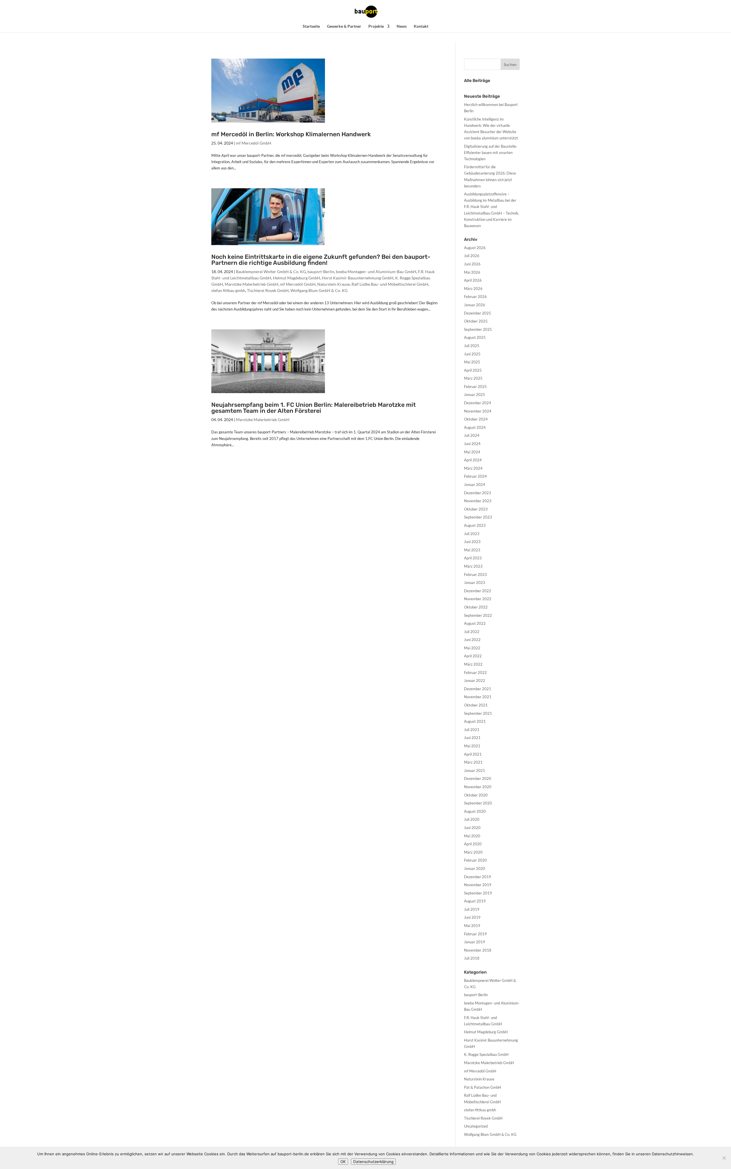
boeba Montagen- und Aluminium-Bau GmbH (376, 271)
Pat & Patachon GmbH (482, 1087)
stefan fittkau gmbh (228, 290)
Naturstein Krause (333, 284)
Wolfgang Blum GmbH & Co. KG (319, 290)
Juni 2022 (472, 639)
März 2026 (473, 288)
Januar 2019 (474, 942)
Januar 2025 (474, 394)
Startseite (311, 26)
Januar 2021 (474, 770)
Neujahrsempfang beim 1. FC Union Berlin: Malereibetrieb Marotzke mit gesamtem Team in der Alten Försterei (313, 407)
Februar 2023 (475, 574)
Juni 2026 (472, 264)
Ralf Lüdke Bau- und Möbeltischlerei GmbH (390, 284)
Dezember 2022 (477, 590)
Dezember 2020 (477, 778)
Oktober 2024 (476, 419)
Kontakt (421, 26)
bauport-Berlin (321, 271)
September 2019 (478, 893)
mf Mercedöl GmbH (253, 143)
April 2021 (473, 754)
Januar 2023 (474, 582)
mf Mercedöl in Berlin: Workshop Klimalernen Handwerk (291, 134)
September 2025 (478, 329)
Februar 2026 (475, 296)
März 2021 (473, 762)
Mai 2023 (472, 550)
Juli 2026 (471, 255)
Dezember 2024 (477, 403)
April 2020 (473, 844)
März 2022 (473, 664)
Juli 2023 (471, 533)
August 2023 (475, 525)
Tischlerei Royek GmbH (268, 290)
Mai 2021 (472, 746)
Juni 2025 (472, 354)
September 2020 (478, 803)
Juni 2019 (472, 917)
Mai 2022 (472, 648)
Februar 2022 (475, 672)
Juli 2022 (471, 631)
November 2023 (477, 501)
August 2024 (475, 427)
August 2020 (475, 811)
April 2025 (473, 370)
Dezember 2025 (477, 313)
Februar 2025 (475, 386)
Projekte (376, 26)
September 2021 (478, 713)
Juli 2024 (471, 435)
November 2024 (477, 411)
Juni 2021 (472, 737)
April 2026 (473, 280)
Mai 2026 (472, 272)
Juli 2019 (471, 909)
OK (343, 1161)
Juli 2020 (471, 819)
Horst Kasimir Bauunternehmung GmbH (357, 277)
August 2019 (475, 901)
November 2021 (477, 696)
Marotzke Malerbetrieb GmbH (251, 284)
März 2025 (473, 378)
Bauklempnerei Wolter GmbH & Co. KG (271, 271)
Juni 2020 (472, 827)
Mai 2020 (472, 836)
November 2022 (477, 598)
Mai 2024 (472, 452)
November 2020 (477, 786)
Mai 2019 (472, 925)
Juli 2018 (471, 958)
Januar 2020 (474, 868)
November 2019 (477, 884)
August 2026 (475, 247)
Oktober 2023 (476, 509)
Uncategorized (476, 1126)
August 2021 (475, 721)
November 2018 (477, 950)
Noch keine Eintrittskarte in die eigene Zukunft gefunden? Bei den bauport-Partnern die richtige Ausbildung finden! (320, 259)
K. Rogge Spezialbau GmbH (486, 1054)
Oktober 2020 (476, 795)
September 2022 (478, 615)
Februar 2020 (475, 860)
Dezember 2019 (477, 876)
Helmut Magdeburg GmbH (296, 277)
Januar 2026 (474, 305)
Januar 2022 (474, 680)
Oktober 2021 (476, 705)
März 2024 (473, 468)
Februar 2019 (475, 934)
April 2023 (473, 558)
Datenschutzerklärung (373, 1161)
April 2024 (473, 460)
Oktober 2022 (476, 607)
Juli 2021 (471, 729)
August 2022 (475, 623)
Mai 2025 (472, 362)
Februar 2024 (475, 476)
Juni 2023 (472, 541)
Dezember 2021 (477, 688)
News (402, 26)
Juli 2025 (471, 345)
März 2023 (473, 566)
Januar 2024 (474, 484)
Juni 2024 (472, 443)
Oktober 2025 (476, 321)
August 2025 (475, 337)
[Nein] (724, 1158)
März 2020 (473, 852)
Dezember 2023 (477, 493)
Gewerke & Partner (344, 26)
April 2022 (473, 656)
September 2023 (478, 517)
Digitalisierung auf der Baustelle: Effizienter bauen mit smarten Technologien (490, 152)
